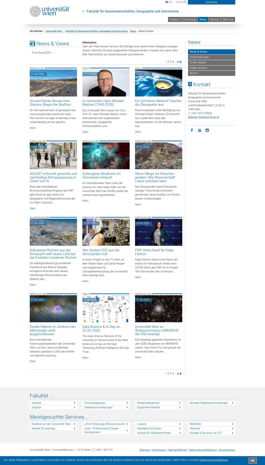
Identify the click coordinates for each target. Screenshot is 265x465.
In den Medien (198, 62)
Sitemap (144, 449)
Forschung (189, 19)
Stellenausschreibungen (98, 407)
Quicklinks (211, 2)
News (203, 19)
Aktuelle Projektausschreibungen (209, 403)
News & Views (198, 51)
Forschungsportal (94, 403)
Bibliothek (195, 424)
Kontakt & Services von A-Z (206, 433)
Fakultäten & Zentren (149, 428)
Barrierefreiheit (177, 449)
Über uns (228, 19)
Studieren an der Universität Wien (51, 424)
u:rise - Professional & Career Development (101, 430)
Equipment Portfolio (148, 407)
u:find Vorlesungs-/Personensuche (104, 424)
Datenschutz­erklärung (203, 449)
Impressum (159, 449)
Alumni (194, 73)
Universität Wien (54, 31)
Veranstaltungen (199, 57)
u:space (141, 424)
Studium (175, 19)
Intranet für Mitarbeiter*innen (154, 433)
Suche (180, 2)
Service (214, 19)
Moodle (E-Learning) (43, 428)
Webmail (195, 428)
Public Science (198, 67)
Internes (36, 403)
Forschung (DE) (41, 52)
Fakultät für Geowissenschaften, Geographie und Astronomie (133, 11)
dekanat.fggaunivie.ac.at (203, 117)
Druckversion (227, 449)
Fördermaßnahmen (148, 403)
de (170, 2)
